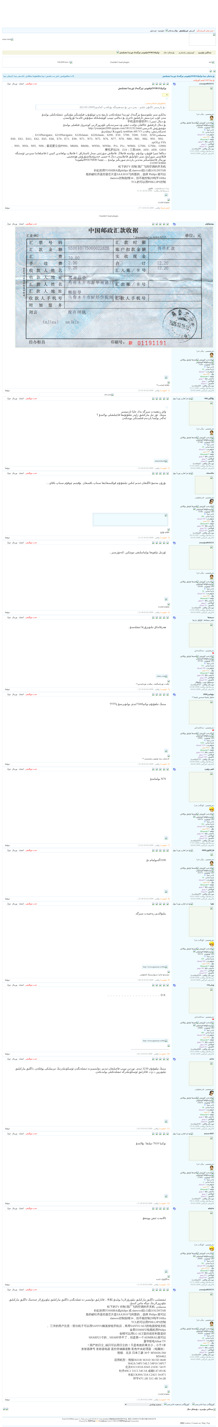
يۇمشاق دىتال (169, 52)
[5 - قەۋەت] (165, 689)
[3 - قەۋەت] (165, 537)
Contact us (196, 1423)
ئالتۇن (150, 188)
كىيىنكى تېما (8, 76)
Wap (203, 1423)
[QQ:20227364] (194, 817)
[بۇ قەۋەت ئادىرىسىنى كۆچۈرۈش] (153, 84)
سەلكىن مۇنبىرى (206, 1409)
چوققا (7, 208)
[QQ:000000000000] (194, 1025)
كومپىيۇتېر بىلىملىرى (186, 52)
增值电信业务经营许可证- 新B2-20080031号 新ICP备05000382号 (132, 1419)
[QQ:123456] (194, 509)
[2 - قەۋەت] (165, 468)
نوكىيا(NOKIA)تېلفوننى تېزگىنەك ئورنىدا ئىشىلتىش (140, 52)
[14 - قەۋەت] (164, 1399)
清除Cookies (185, 1423)
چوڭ (9, 84)
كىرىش (192, 31)
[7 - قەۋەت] (165, 845)
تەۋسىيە (161, 31)
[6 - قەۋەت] (165, 764)
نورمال (14, 84)
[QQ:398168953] (194, 1256)
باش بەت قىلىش (52, 76)
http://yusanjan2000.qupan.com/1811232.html (114, 128)
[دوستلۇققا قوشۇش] (205, 125)
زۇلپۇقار (198, 682)
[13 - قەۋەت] (164, 1284)
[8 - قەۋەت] (165, 899)
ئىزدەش (153, 31)
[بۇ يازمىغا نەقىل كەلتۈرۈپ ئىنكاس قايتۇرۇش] (168, 84)
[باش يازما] (165, 208)
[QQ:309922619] (194, 951)
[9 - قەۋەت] (165, 980)
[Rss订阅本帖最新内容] (118, 52)
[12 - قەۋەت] (164, 1203)
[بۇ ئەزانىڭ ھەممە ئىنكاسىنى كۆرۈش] (157, 224)
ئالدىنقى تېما (19, 76)
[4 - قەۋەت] (165, 612)
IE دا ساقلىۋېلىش (67, 76)
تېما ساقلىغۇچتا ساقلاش (35, 76)
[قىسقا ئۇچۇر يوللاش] (189, 123)
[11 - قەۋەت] (164, 1128)
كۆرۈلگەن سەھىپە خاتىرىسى (178, 1404)
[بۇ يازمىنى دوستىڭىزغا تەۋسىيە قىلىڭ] (164, 84)
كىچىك (21, 84)
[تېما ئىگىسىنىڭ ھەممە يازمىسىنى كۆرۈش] (157, 84)
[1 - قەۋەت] (165, 390)
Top (208, 1423)
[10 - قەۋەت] (164, 1054)
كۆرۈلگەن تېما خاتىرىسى (204, 1404)
